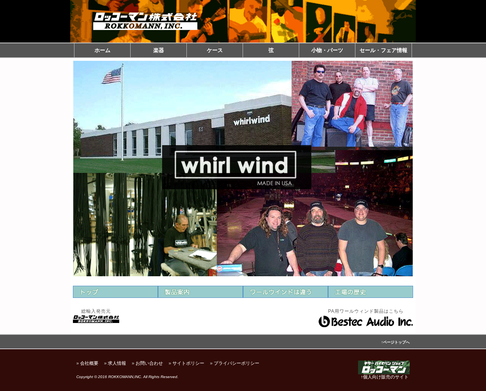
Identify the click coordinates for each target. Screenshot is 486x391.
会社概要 (89, 363)
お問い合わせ (149, 363)
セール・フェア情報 (383, 50)
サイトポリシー (188, 363)
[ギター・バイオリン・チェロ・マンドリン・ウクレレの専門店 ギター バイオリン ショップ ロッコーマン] (384, 373)
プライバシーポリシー (236, 363)
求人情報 (117, 363)
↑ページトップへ (395, 342)
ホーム (102, 50)
